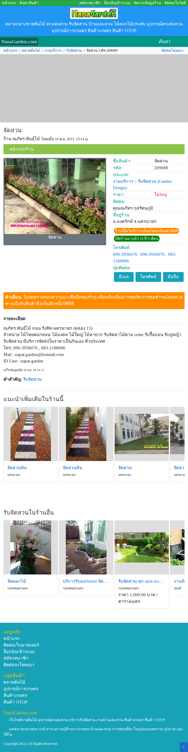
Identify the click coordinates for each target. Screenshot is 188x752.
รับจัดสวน (74, 50)
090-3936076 (125, 254)
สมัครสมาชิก (89, 3)
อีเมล (124, 276)
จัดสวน (12, 130)
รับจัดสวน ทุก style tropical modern (141, 581)
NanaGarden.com (19, 41)
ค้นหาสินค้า (29, 3)
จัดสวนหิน (17, 467)
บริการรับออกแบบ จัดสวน (86, 581)
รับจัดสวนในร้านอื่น (28, 512)
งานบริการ (53, 50)
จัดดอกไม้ (16, 581)
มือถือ (173, 276)
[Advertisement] (94, 89)
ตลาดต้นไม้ (31, 50)
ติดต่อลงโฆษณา (18, 664)
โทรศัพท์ (148, 276)
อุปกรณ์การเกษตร (20, 688)
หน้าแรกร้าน (21, 149)
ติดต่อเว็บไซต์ (175, 3)
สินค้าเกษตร (15, 695)
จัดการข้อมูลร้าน (147, 3)
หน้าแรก (9, 3)
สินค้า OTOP (15, 702)
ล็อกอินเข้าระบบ (117, 3)
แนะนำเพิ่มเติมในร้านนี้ (33, 399)
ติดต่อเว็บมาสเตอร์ (21, 645)
